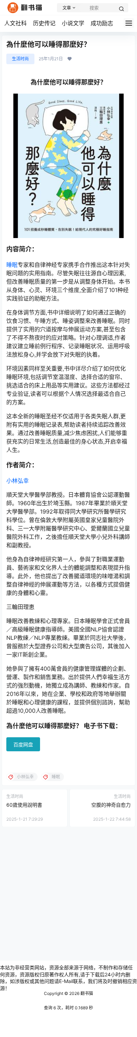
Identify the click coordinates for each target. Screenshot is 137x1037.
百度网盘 (23, 744)
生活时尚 (20, 58)
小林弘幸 (17, 480)
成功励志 (102, 23)
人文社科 (15, 23)
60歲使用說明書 (24, 805)
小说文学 (73, 23)
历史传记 (44, 23)
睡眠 (12, 264)
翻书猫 (86, 993)
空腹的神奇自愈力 (111, 805)
